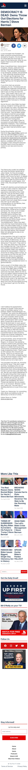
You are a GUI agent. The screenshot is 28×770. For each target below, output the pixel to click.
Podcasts (14, 754)
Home (14, 746)
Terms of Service (7, 766)
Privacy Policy (22, 766)
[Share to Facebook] (13, 46)
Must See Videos (14, 758)
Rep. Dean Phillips (14, 133)
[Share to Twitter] (19, 46)
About (14, 749)
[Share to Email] (24, 46)
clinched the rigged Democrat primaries (14, 138)
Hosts (14, 751)
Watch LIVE (14, 756)
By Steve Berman (6, 45)
